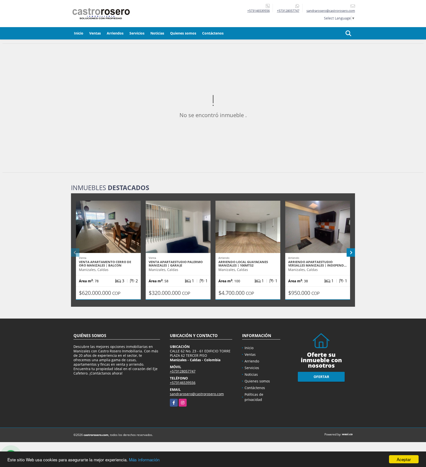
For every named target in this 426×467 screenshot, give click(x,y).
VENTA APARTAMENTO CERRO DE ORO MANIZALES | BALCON (105, 263)
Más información (144, 459)
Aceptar (404, 459)
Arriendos (115, 33)
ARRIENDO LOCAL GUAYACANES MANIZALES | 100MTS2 (243, 263)
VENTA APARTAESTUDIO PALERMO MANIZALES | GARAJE (176, 263)
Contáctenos (213, 33)
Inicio (78, 33)
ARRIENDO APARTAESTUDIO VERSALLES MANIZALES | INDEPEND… (317, 263)
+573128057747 (288, 10)
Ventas (95, 33)
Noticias (157, 33)
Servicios (136, 33)
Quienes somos (183, 33)
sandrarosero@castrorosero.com (197, 394)
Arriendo (252, 361)
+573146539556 (258, 10)
